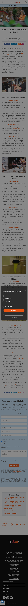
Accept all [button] (14, 310)
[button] (14, 317)
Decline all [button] (14, 314)
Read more (19, 293)
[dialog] (14, 303)
